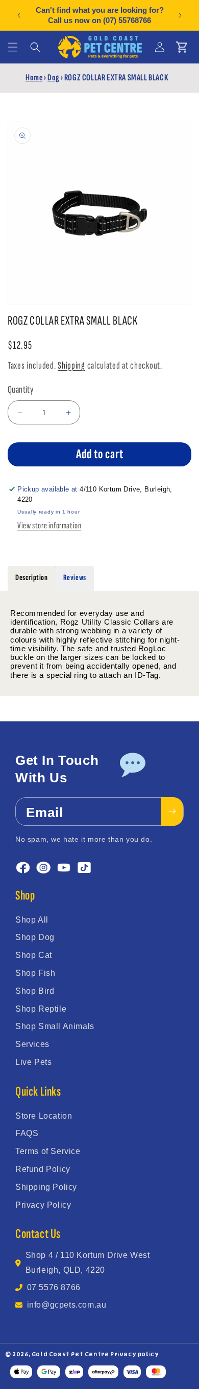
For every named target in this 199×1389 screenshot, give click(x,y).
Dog (53, 77)
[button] (13, 47)
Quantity (20, 389)
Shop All (31, 919)
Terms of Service (48, 1151)
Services (32, 1044)
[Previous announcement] (19, 15)
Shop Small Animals (54, 1026)
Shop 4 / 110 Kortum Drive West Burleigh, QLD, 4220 (88, 1262)
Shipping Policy (46, 1187)
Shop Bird (34, 991)
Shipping (71, 365)
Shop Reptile (40, 1009)
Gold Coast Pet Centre (70, 1354)
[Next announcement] (180, 15)
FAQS (26, 1133)
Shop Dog (35, 937)
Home (34, 77)
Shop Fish (35, 973)
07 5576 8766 (54, 1287)
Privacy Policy (43, 1205)
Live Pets (33, 1062)
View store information (49, 525)
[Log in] (159, 47)
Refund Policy (42, 1169)
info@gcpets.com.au (67, 1304)
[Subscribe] (172, 811)
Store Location (43, 1116)
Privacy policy (134, 1354)
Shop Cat (33, 955)
